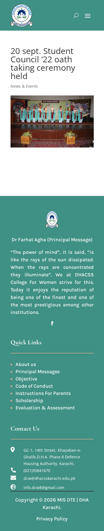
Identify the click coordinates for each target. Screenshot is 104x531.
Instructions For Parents (43, 393)
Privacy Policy (52, 519)
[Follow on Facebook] (52, 323)
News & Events (24, 86)
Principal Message (36, 371)
